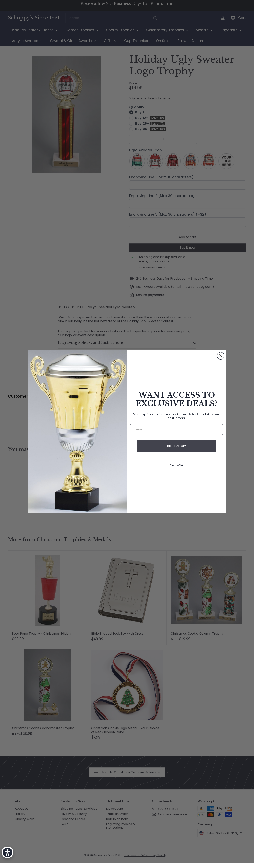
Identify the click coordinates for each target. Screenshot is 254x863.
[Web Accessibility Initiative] (7, 852)
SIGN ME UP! (176, 446)
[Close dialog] (220, 355)
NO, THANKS (176, 464)
